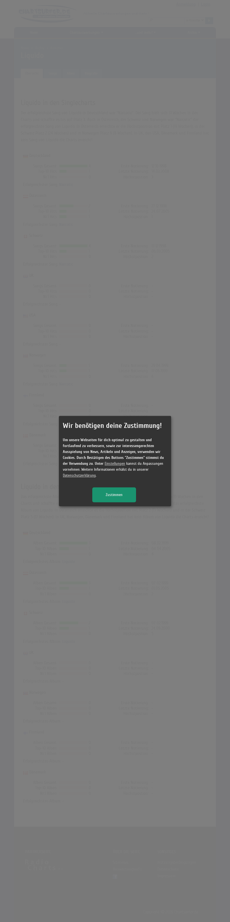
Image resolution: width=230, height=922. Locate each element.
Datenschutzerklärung (79, 475)
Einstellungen (115, 463)
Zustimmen (114, 495)
